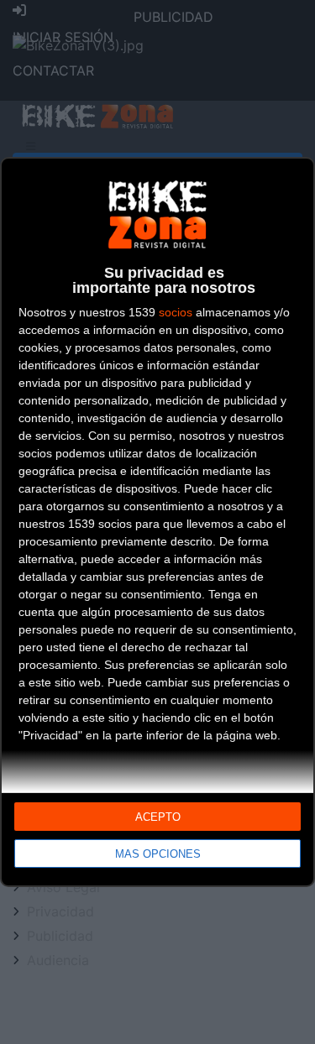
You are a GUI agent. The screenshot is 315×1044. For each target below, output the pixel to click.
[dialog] (157, 522)
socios (175, 312)
